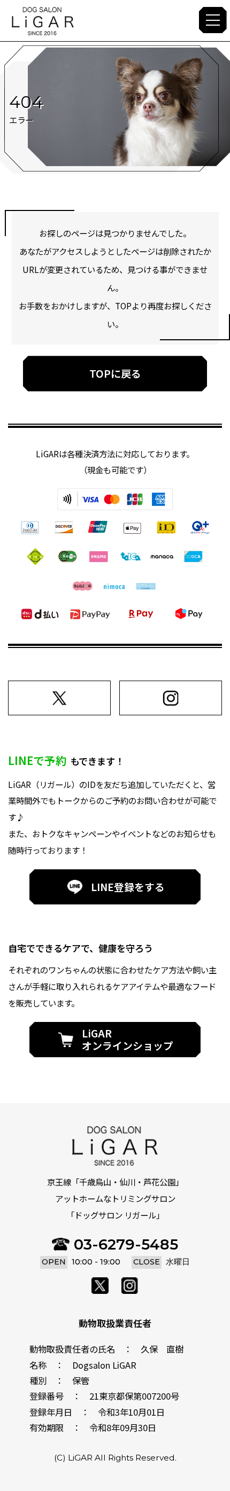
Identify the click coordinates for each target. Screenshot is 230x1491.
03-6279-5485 (126, 1244)
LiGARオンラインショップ (127, 1039)
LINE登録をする (128, 886)
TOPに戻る (115, 373)
